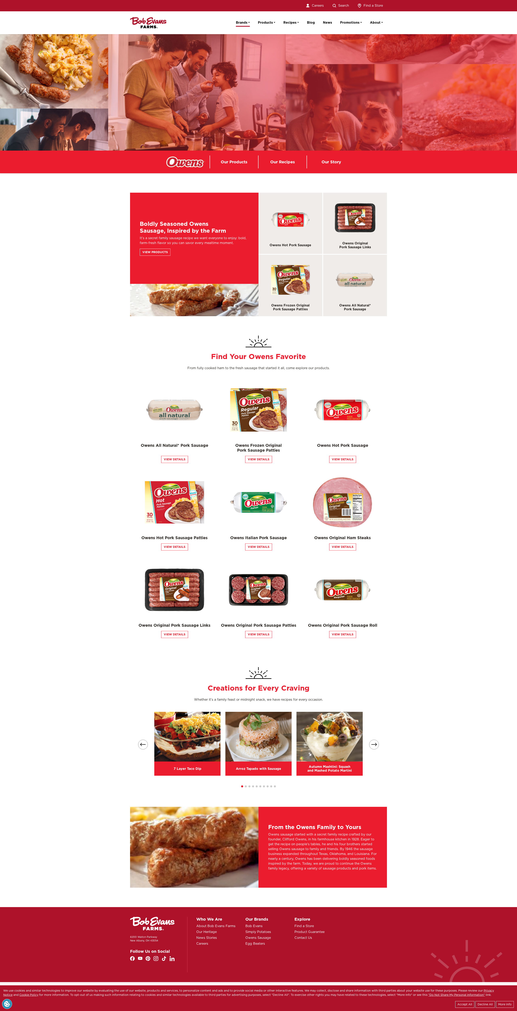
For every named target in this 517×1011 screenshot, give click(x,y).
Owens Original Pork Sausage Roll (342, 625)
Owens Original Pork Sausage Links (355, 245)
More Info (505, 1004)
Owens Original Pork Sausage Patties (258, 625)
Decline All (485, 1004)
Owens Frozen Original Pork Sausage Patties (290, 307)
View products (155, 252)
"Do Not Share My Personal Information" (456, 994)
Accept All (464, 1004)
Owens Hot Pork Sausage (290, 245)
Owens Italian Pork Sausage (258, 537)
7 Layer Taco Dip (187, 769)
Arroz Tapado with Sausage (258, 769)
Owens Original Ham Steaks (342, 537)
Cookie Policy (28, 994)
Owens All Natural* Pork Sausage (355, 307)
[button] (242, 786)
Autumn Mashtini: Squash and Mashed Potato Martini (329, 768)
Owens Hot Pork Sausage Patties (174, 537)
